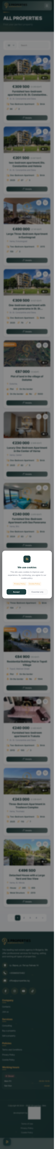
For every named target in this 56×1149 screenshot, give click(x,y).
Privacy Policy (19, 584)
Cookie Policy (34, 584)
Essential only (37, 592)
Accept (16, 592)
